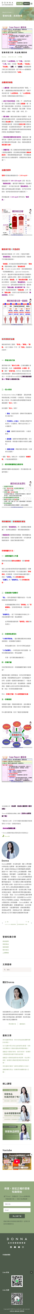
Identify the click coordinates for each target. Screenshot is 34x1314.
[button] (31, 3)
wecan (17, 1311)
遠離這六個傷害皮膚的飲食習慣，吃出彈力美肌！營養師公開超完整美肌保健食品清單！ (16, 1060)
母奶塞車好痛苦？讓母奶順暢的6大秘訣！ (16, 1066)
